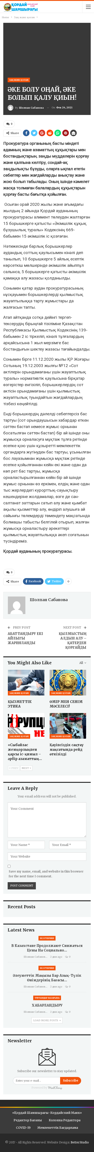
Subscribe (70, 1080)
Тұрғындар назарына (47, 998)
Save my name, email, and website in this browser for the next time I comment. (46, 874)
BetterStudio (80, 1142)
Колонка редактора (64, 1120)
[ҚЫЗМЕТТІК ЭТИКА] (26, 682)
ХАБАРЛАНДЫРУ (47, 1005)
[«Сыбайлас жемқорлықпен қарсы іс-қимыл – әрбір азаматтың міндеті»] (26, 726)
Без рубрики (47, 938)
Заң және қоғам (18, 80)
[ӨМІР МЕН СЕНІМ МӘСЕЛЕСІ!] (68, 682)
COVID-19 (23, 1128)
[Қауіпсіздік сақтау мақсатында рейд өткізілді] (68, 726)
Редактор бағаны (28, 1120)
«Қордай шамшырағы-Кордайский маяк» (47, 1113)
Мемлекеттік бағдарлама (57, 1128)
